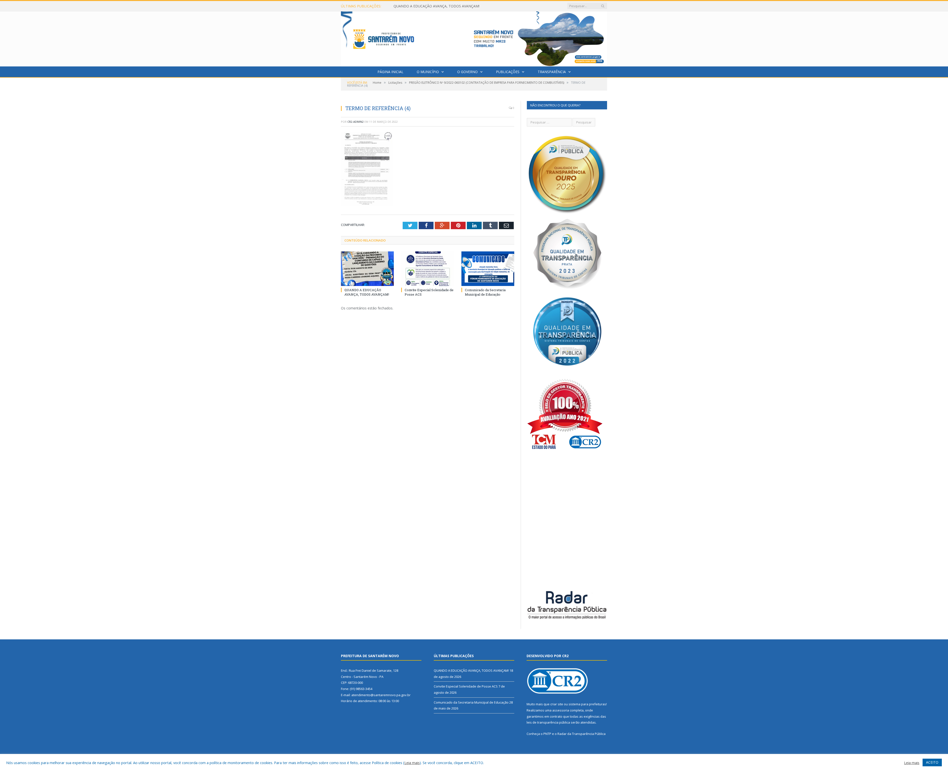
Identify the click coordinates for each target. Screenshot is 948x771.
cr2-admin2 (355, 121)
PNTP (547, 733)
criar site (556, 704)
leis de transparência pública (548, 722)
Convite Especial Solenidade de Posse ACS (427, 6)
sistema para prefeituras (587, 704)
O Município (428, 71)
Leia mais (412, 762)
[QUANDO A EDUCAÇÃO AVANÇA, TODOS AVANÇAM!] (367, 268)
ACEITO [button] (932, 762)
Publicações (507, 71)
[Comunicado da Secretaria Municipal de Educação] (487, 268)
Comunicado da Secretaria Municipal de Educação (485, 292)
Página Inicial (390, 71)
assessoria (560, 710)
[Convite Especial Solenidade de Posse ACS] (427, 268)
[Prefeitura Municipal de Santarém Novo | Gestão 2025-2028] (474, 37)
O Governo (467, 71)
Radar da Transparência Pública (581, 733)
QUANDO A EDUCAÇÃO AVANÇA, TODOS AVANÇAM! (366, 292)
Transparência (552, 71)
